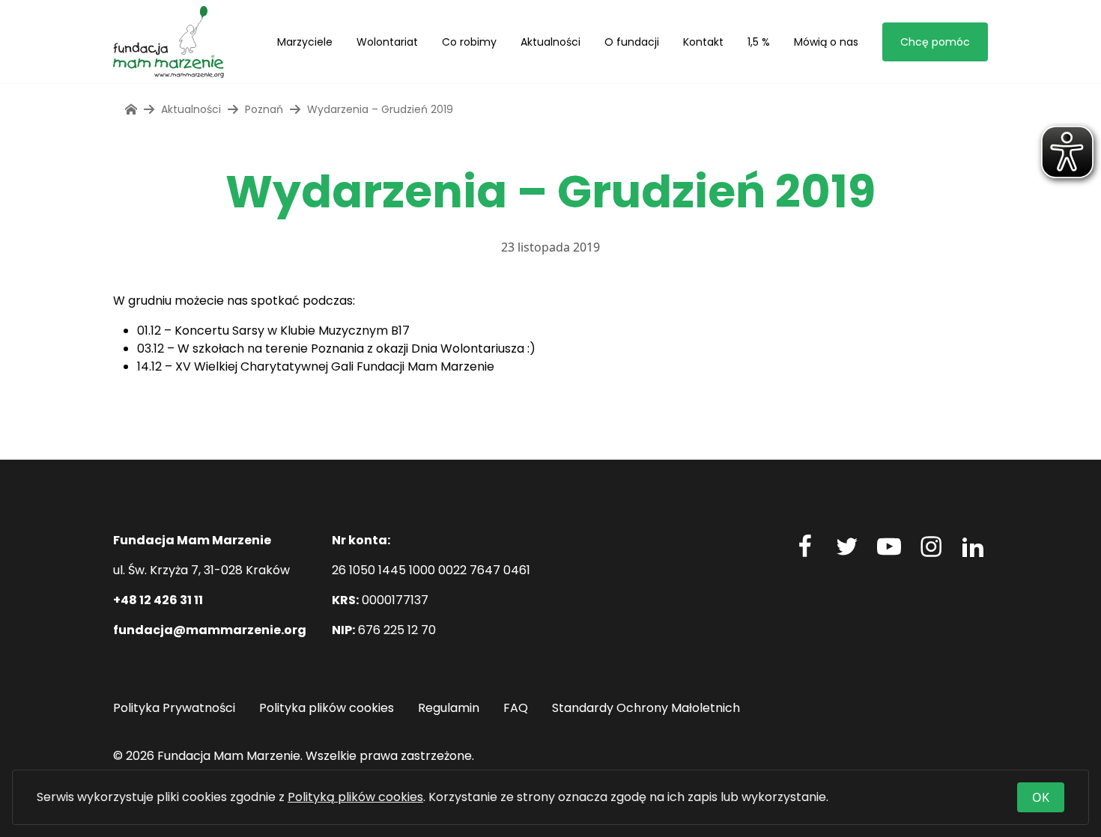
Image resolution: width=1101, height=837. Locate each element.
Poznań (264, 109)
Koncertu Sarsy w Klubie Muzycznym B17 (292, 330)
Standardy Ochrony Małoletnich (646, 707)
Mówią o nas (826, 41)
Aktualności (550, 41)
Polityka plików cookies (326, 707)
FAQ (515, 707)
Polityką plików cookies (355, 797)
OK (1040, 797)
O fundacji (631, 41)
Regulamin (448, 707)
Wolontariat (387, 41)
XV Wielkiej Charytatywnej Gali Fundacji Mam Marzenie (334, 366)
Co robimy (469, 41)
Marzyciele (305, 41)
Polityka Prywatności (174, 707)
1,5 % (758, 41)
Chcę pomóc (935, 41)
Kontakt (703, 41)
